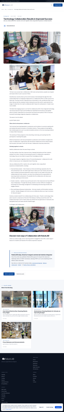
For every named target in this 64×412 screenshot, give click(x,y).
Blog (5, 9)
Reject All (41, 407)
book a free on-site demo (30, 265)
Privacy (3, 398)
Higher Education (36, 367)
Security (3, 380)
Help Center (4, 389)
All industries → (36, 369)
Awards (34, 378)
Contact (34, 382)
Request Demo (58, 5)
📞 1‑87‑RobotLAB (49, 1)
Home (3, 9)
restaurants (14, 265)
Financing (54, 1)
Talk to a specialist (9, 274)
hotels (19, 265)
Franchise (35, 376)
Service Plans (4, 391)
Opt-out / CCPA (5, 402)
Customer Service (5, 382)
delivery (45, 263)
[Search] (51, 5)
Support (58, 1)
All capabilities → (5, 383)
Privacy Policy (8, 409)
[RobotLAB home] (7, 5)
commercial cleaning (37, 263)
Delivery (3, 376)
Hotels (34, 359)
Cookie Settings (49, 407)
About (34, 374)
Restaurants (35, 361)
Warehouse (35, 365)
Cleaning (3, 374)
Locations (3, 396)
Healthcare (35, 363)
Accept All (58, 407)
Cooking (3, 378)
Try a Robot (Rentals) (6, 393)
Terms (3, 400)
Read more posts (20, 274)
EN (60, 1)
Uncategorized (10, 9)
